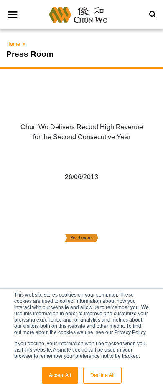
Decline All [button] (102, 375)
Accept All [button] (60, 375)
